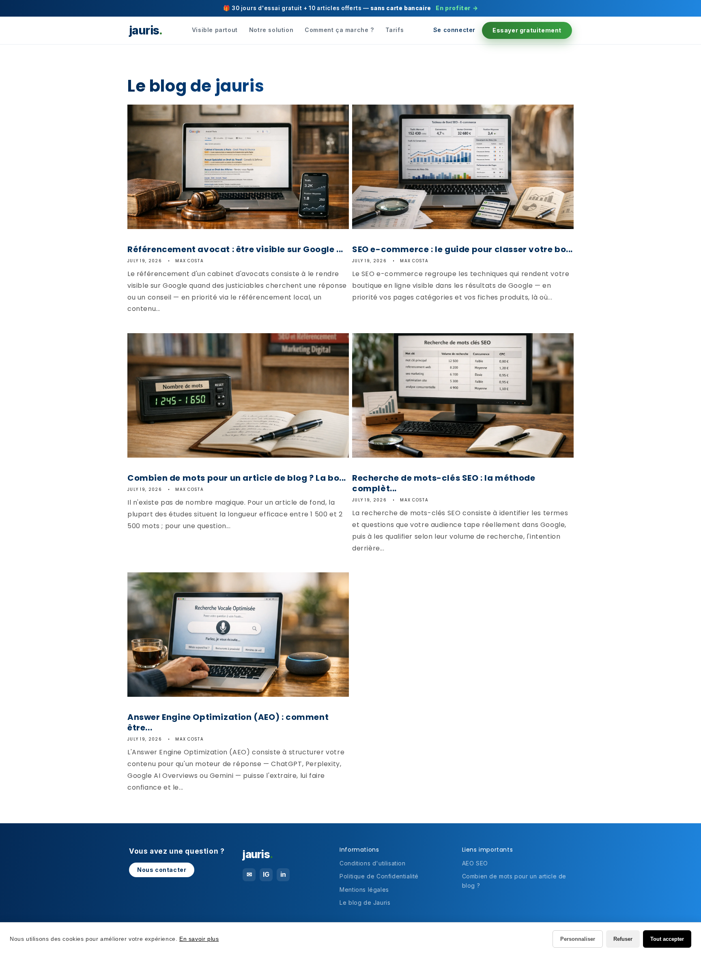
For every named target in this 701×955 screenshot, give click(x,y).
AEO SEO (475, 863)
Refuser (622, 939)
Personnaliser (577, 939)
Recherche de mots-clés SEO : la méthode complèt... (443, 483)
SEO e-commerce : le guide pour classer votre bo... (462, 249)
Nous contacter (161, 869)
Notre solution (271, 29)
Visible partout (215, 29)
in (283, 874)
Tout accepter (667, 939)
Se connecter (454, 29)
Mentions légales (364, 889)
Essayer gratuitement (526, 30)
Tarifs (394, 29)
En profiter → (457, 7)
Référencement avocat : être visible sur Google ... (235, 249)
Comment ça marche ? (339, 29)
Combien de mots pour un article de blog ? (514, 881)
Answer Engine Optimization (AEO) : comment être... (228, 722)
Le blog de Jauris (365, 902)
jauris (145, 30)
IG (266, 874)
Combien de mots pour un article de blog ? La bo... (236, 478)
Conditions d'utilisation (372, 863)
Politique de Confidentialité (379, 876)
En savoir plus (199, 939)
